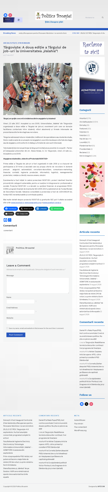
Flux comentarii (80, 427)
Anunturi (83, 118)
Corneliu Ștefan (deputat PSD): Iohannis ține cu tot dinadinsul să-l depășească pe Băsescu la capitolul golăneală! (92, 369)
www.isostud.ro (17, 203)
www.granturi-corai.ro (52, 203)
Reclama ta (90, 17)
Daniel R (83, 330)
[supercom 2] (92, 219)
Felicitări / (83, 135)
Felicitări (83, 132)
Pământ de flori (86, 146)
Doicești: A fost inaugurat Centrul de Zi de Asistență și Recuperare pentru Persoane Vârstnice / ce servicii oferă (18, 423)
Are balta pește (10, 43)
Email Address (12, 308)
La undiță (83, 142)
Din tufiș (83, 125)
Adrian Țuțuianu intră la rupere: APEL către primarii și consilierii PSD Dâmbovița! (53, 444)
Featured (83, 129)
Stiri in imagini (24, 43)
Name (8, 297)
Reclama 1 (84, 152)
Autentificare (79, 420)
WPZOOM (101, 486)
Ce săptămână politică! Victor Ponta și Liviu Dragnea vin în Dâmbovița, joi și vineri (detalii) (53, 465)
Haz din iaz (84, 139)
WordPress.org (80, 430)
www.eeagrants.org (33, 203)
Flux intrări (78, 424)
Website (9, 318)
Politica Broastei (25, 248)
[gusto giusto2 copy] (92, 185)
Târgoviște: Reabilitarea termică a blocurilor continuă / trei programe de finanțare (92, 345)
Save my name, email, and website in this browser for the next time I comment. (36, 328)
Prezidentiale (85, 149)
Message (10, 276)
